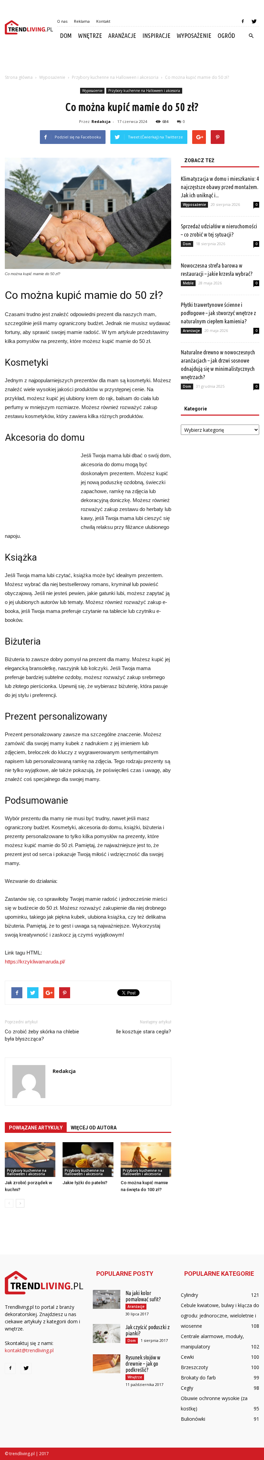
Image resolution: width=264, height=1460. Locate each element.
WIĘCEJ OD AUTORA (94, 1127)
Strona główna (19, 77)
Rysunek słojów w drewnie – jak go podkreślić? (142, 1363)
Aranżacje (122, 35)
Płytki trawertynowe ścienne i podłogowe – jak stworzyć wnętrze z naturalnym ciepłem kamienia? (218, 312)
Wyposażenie (194, 35)
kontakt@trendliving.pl (29, 1350)
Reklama (82, 21)
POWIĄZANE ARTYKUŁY (36, 1127)
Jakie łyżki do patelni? (85, 1182)
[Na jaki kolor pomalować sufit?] (106, 1299)
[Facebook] (243, 21)
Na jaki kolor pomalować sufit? (143, 1296)
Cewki (187, 1357)
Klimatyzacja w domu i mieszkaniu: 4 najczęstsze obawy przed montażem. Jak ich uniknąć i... (220, 186)
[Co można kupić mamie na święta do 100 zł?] (146, 1159)
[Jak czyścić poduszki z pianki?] (106, 1333)
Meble (188, 283)
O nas (62, 21)
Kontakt (103, 21)
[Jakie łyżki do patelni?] (88, 1159)
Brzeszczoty (194, 1367)
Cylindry (189, 1295)
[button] (251, 36)
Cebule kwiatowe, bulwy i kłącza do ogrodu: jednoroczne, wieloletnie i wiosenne (220, 1315)
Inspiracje (156, 35)
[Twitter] (254, 21)
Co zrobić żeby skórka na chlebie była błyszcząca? (42, 1035)
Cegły (187, 1388)
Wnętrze (90, 35)
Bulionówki (193, 1419)
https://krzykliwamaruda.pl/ (35, 961)
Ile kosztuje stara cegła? (143, 1032)
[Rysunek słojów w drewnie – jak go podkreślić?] (106, 1363)
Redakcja (101, 121)
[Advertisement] (132, 60)
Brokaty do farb (198, 1377)
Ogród (226, 35)
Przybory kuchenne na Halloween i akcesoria (144, 90)
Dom (66, 35)
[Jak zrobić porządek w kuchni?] (30, 1159)
